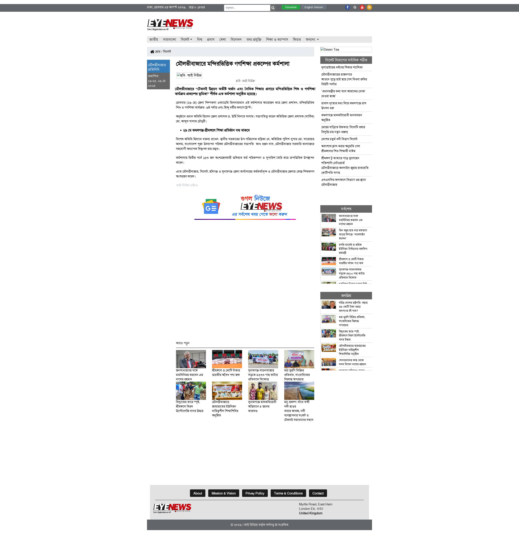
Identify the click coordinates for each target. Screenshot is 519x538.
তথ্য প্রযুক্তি (254, 39)
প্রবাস (210, 39)
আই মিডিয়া (251, 525)
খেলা (222, 39)
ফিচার (297, 39)
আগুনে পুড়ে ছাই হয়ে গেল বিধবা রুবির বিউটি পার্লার (344, 79)
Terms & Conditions (288, 493)
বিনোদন (236, 39)
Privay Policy (255, 493)
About (197, 493)
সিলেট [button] (185, 39)
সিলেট (167, 51)
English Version (314, 7)
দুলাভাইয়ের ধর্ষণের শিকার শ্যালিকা (342, 67)
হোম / (158, 51)
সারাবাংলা (169, 39)
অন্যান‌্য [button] (311, 39)
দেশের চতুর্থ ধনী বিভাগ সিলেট (339, 139)
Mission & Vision (224, 493)
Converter (291, 7)
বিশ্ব (199, 39)
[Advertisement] (245, 282)
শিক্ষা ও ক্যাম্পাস (277, 39)
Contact (318, 493)
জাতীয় (153, 39)
